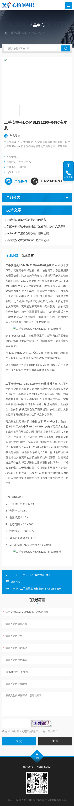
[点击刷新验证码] (41, 723)
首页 (25, 32)
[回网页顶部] (68, 165)
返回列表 (15, 581)
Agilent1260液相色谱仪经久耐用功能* (28, 233)
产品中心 (36, 32)
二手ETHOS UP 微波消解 (35, 574)
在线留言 (27, 255)
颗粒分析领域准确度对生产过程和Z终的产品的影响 (36, 226)
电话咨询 (68, 177)
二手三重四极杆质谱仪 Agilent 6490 (40, 588)
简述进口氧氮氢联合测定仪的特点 (26, 219)
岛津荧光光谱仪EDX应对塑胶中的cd (28, 240)
